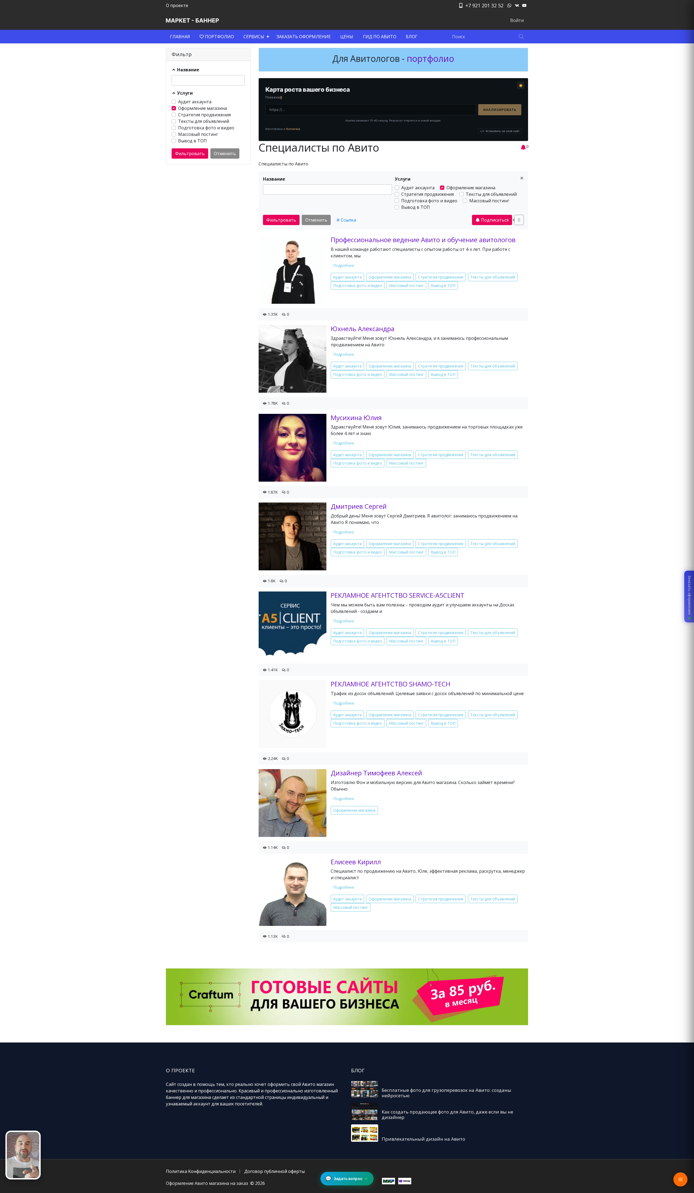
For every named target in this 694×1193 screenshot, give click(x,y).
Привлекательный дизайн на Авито (423, 1139)
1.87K (272, 492)
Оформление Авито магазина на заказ (207, 1183)
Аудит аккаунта (194, 102)
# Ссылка (346, 220)
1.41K (272, 669)
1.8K (271, 580)
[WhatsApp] (509, 5)
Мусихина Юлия (356, 417)
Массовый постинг (198, 134)
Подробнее (343, 265)
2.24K (272, 758)
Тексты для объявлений (203, 121)
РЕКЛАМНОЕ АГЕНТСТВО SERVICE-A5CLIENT (397, 595)
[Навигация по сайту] (680, 1179)
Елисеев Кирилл (356, 861)
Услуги (184, 93)
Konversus (293, 128)
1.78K (272, 403)
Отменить (225, 153)
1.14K (272, 847)
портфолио (429, 58)
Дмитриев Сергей (359, 506)
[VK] (517, 5)
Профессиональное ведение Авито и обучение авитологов (423, 239)
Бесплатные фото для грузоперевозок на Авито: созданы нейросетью (446, 1093)
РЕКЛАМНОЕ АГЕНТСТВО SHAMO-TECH (390, 683)
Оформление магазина (202, 108)
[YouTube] (524, 5)
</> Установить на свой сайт (499, 131)
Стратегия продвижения (204, 115)
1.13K (272, 936)
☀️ (521, 85)
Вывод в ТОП (192, 141)
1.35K (272, 314)
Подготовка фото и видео (206, 128)
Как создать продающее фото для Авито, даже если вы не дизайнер (447, 1114)
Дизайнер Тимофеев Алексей (376, 772)
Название (187, 70)
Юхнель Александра (362, 328)
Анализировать (499, 110)
